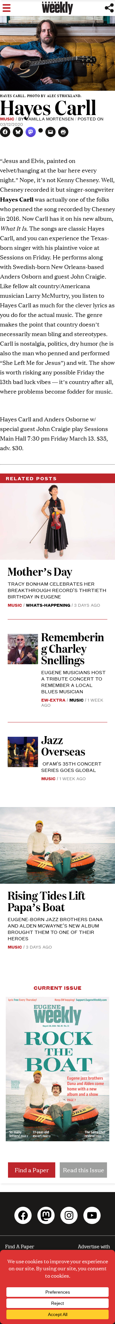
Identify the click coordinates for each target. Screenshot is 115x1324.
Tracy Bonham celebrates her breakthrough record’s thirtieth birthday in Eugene (57, 590)
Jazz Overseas (63, 745)
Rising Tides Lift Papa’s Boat (46, 901)
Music (7, 118)
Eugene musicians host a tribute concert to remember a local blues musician (73, 682)
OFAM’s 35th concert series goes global (71, 766)
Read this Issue (83, 1170)
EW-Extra (53, 700)
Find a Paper (32, 1170)
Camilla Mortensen (49, 118)
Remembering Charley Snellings (72, 648)
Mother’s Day (40, 571)
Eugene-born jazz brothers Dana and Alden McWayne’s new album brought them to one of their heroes (55, 929)
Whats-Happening (48, 605)
